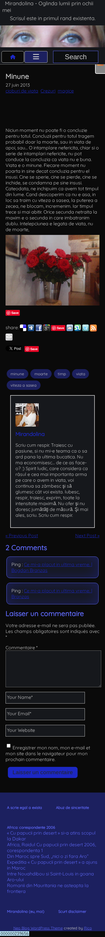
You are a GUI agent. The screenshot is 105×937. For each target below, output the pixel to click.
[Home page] (12, 57)
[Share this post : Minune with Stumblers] (77, 330)
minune (17, 373)
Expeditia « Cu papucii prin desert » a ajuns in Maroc (52, 865)
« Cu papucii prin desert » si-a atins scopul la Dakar (51, 836)
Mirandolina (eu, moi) (25, 911)
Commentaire (22, 647)
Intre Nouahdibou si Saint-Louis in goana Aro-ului (50, 876)
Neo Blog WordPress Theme (38, 928)
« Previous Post (22, 535)
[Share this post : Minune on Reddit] (69, 330)
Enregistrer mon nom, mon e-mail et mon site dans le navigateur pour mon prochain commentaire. (48, 753)
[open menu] (36, 57)
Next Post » (87, 535)
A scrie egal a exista (24, 807)
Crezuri (48, 91)
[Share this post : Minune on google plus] (46, 330)
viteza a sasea (23, 385)
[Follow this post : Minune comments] (93, 330)
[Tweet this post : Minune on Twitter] (85, 330)
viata (80, 373)
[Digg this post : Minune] (30, 330)
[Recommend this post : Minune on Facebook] (38, 330)
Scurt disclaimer (72, 911)
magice (66, 91)
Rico (88, 928)
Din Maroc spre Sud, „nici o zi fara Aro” (48, 856)
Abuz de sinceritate (72, 807)
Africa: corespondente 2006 (31, 827)
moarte (41, 373)
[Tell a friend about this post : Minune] (9, 339)
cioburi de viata (22, 91)
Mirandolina (30, 433)
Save (15, 312)
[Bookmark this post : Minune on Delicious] (23, 330)
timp (62, 373)
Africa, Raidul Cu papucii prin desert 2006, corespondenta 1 (51, 847)
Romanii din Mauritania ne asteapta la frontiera (48, 888)
